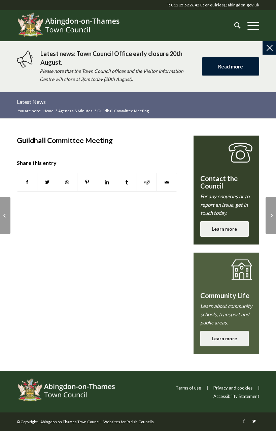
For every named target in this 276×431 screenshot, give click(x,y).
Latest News (31, 101)
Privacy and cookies (232, 388)
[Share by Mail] (166, 182)
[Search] (234, 25)
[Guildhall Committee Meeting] (5, 215)
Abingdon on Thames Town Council (70, 422)
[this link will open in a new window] (27, 182)
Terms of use (188, 388)
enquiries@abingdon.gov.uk (232, 4)
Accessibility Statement (236, 396)
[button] (250, 25)
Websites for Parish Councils (128, 422)
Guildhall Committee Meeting (65, 140)
